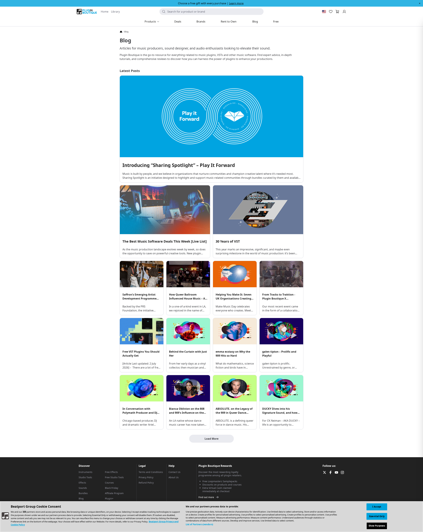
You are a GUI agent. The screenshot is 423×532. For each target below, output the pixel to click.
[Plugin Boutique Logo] (87, 11)
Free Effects (111, 472)
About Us (174, 477)
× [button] (419, 3)
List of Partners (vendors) (199, 524)
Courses (109, 482)
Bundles (83, 493)
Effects (82, 482)
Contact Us (174, 472)
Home (104, 11)
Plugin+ (109, 498)
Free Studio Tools (114, 477)
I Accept (376, 506)
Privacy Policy (146, 477)
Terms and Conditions (151, 472)
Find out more (206, 497)
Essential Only (377, 516)
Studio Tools (85, 477)
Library (115, 11)
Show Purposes (377, 525)
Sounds (83, 487)
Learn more (236, 3)
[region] (211, 516)
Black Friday (111, 487)
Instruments (85, 472)
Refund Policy (146, 482)
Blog (81, 498)
